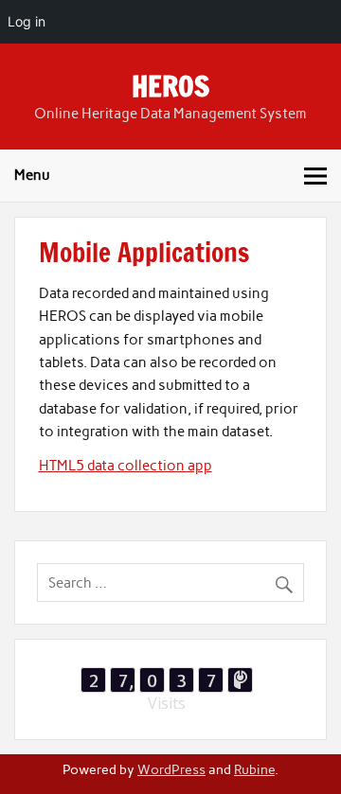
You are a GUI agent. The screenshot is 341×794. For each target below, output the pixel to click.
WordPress (171, 769)
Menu (32, 175)
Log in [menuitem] (26, 21)
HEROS (170, 85)
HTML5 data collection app (125, 465)
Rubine (254, 769)
